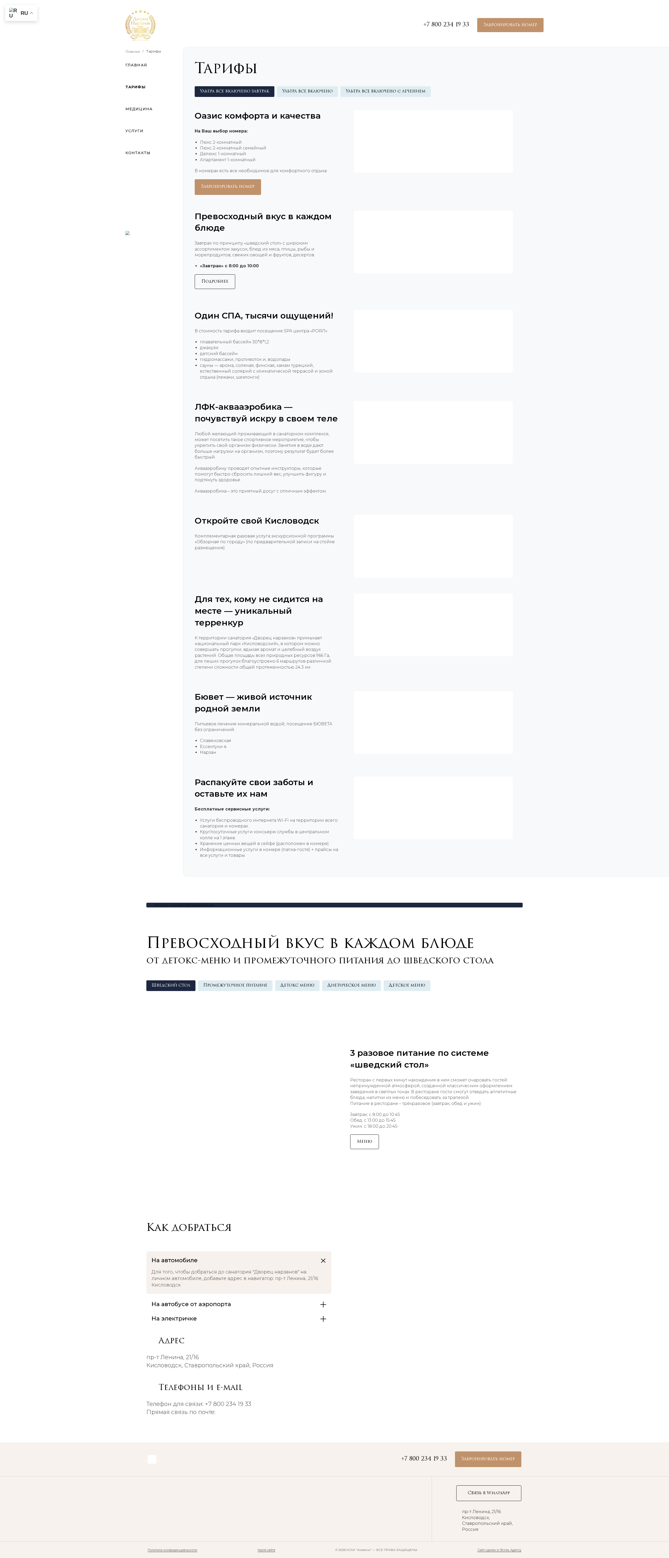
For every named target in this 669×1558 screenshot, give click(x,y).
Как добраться (189, 1228)
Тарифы (135, 87)
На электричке (174, 1318)
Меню (364, 1142)
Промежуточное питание (235, 985)
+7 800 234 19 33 (446, 25)
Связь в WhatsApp (489, 1493)
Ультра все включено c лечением (385, 91)
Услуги (134, 131)
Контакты (138, 152)
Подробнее (214, 282)
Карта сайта (266, 1550)
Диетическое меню (351, 985)
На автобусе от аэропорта (191, 1304)
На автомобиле (175, 1260)
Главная (136, 65)
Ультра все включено (307, 91)
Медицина (139, 109)
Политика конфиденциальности (172, 1550)
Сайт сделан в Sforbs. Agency (499, 1550)
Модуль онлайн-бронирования (184, 905)
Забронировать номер (510, 25)
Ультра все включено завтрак (234, 91)
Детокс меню (297, 985)
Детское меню (407, 985)
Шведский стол (171, 985)
